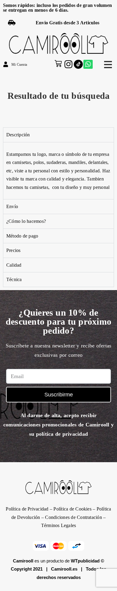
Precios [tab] (13, 250)
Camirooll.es (64, 568)
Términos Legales (58, 525)
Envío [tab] (12, 206)
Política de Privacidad (27, 508)
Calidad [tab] (14, 265)
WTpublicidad (85, 560)
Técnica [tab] (14, 279)
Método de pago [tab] (22, 235)
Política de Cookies (72, 508)
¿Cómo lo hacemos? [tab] (26, 221)
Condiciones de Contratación (73, 517)
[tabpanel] (58, 170)
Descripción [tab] (18, 134)
